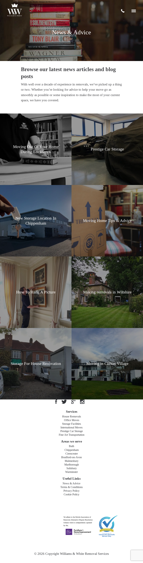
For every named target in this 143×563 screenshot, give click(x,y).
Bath (71, 446)
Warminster (71, 471)
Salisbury (71, 468)
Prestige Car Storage (71, 431)
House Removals (71, 416)
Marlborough (71, 464)
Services (71, 411)
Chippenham (72, 449)
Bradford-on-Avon (71, 457)
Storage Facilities (71, 423)
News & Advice (71, 483)
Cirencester (71, 453)
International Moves (71, 427)
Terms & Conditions (71, 487)
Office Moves (71, 420)
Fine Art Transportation (71, 434)
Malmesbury (71, 460)
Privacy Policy (71, 490)
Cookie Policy (71, 494)
